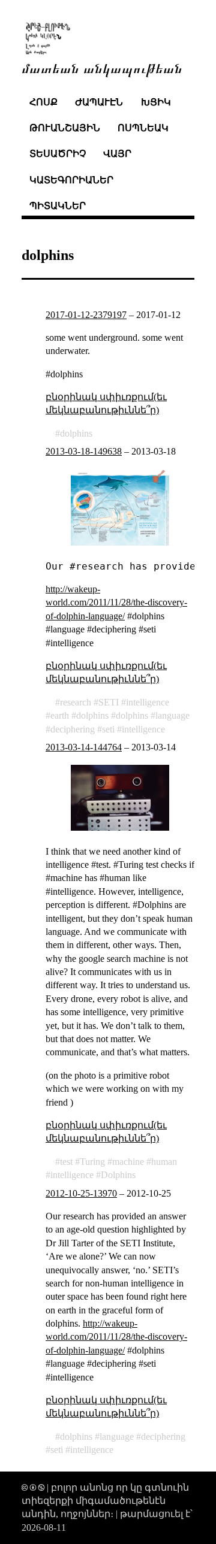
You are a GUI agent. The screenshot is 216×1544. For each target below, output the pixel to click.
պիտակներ (57, 206)
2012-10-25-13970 (81, 1193)
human (164, 1162)
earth (59, 715)
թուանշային (64, 128)
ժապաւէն (99, 102)
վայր (117, 154)
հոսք (43, 102)
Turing (92, 1162)
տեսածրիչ (57, 154)
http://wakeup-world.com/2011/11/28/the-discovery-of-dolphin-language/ (116, 602)
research (75, 702)
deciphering (72, 729)
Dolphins (118, 1175)
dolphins (76, 433)
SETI (108, 702)
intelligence (147, 702)
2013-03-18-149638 (84, 451)
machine (128, 1162)
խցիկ (156, 102)
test (66, 1162)
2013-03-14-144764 (84, 747)
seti (108, 729)
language (172, 715)
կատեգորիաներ (71, 180)
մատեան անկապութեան (102, 67)
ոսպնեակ (143, 128)
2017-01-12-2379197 (86, 315)
